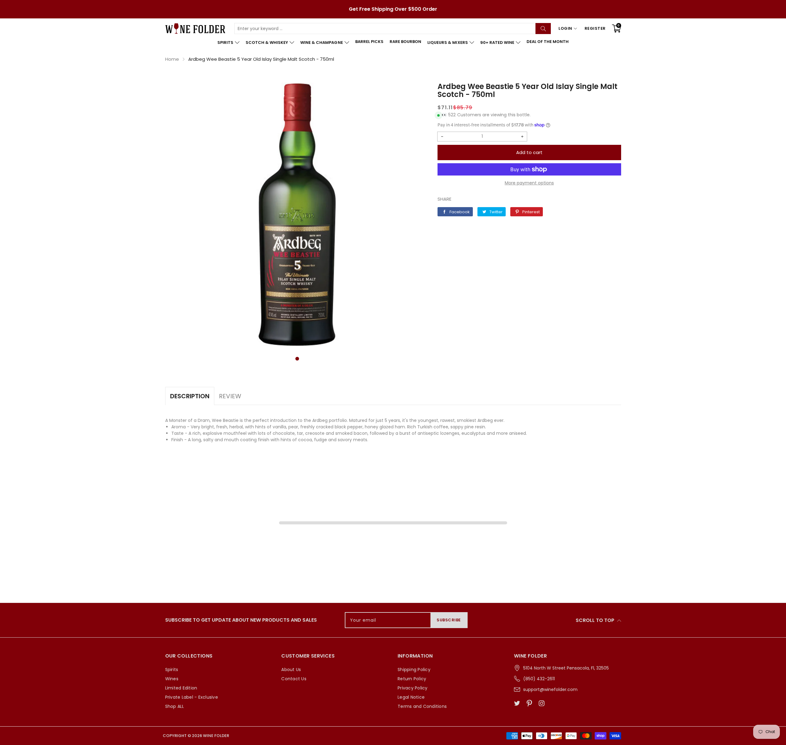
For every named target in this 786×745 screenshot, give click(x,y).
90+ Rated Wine (497, 42)
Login (565, 28)
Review (230, 396)
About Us (291, 669)
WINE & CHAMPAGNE (321, 42)
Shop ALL (174, 706)
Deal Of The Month (548, 41)
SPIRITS (225, 42)
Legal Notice (411, 697)
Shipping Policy (414, 669)
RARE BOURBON (405, 41)
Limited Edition (181, 688)
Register (595, 28)
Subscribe (449, 620)
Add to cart (529, 152)
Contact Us (293, 679)
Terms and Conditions (422, 706)
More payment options (529, 183)
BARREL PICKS (369, 41)
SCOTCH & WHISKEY (267, 42)
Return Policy (412, 679)
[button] (297, 358)
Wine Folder (216, 736)
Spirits (171, 669)
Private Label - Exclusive (191, 697)
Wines (171, 679)
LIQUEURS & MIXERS (447, 42)
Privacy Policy (413, 688)
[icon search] (543, 28)
